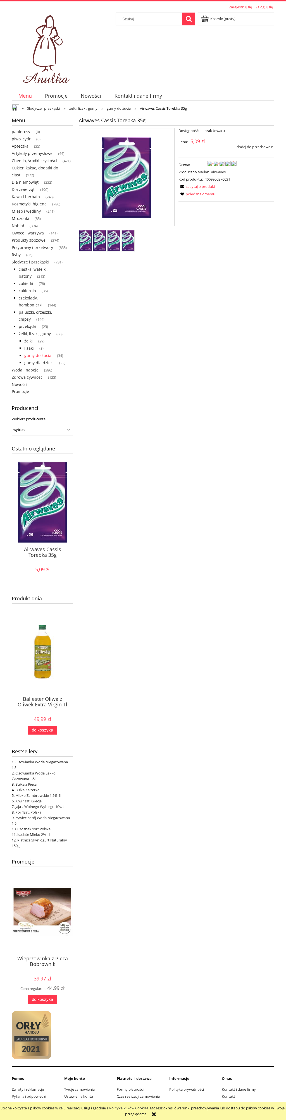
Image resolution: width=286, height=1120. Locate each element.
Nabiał (18, 225)
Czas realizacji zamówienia (138, 1096)
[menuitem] (25, 96)
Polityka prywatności (186, 1089)
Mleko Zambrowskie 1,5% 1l (38, 795)
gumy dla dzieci (39, 362)
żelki (28, 341)
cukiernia (27, 290)
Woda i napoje (25, 370)
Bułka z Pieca (26, 784)
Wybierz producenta (29, 419)
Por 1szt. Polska (28, 812)
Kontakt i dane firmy (239, 1089)
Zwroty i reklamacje (28, 1089)
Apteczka (20, 146)
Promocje (20, 391)
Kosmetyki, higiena (29, 204)
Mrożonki (20, 218)
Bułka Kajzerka (27, 789)
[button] (196, 186)
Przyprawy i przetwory (32, 247)
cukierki (26, 283)
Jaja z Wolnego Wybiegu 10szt (39, 806)
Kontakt (228, 1096)
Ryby (16, 254)
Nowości (19, 384)
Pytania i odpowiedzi (29, 1096)
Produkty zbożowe (29, 240)
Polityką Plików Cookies (128, 1108)
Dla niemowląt (25, 182)
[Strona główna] (47, 47)
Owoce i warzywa (28, 233)
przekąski (27, 326)
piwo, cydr (21, 139)
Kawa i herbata (26, 196)
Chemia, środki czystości (34, 160)
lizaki (29, 348)
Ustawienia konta (78, 1096)
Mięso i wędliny (26, 211)
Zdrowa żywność (27, 377)
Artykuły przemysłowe (32, 153)
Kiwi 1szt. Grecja (28, 801)
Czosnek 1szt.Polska (34, 828)
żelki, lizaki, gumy (35, 333)
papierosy (21, 131)
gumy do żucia (37, 355)
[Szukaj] (188, 19)
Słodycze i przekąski (30, 262)
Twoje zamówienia (79, 1089)
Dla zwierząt (23, 189)
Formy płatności (130, 1089)
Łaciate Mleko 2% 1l (33, 834)
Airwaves (218, 171)
